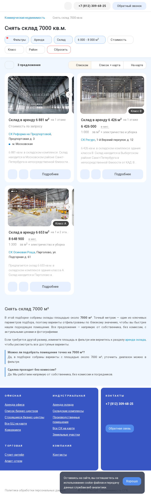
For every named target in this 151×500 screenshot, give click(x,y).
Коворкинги (13, 430)
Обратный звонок (129, 6)
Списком (82, 65)
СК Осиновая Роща (22, 252)
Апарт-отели (13, 461)
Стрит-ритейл (14, 454)
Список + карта (109, 65)
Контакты (60, 454)
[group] (38, 95)
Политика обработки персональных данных (35, 490)
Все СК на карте (64, 428)
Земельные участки (66, 434)
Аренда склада (63, 404)
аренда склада (135, 339)
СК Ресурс (88, 140)
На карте (137, 65)
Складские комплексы (68, 411)
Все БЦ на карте (16, 423)
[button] (9, 94)
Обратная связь (120, 428)
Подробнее (50, 174)
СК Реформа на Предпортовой (30, 134)
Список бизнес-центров (21, 411)
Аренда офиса (14, 404)
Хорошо (132, 481)
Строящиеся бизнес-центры (24, 417)
